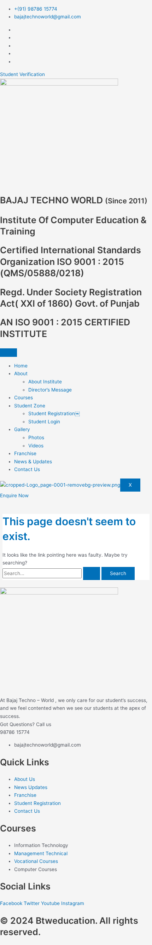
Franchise (25, 453)
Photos (36, 437)
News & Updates (33, 461)
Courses (23, 397)
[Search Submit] (91, 573)
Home (21, 366)
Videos (35, 445)
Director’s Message (50, 390)
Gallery (22, 429)
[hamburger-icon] (8, 352)
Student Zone (29, 405)
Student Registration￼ (54, 413)
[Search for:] (51, 573)
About (21, 373)
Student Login (44, 421)
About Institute (45, 381)
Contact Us (27, 469)
